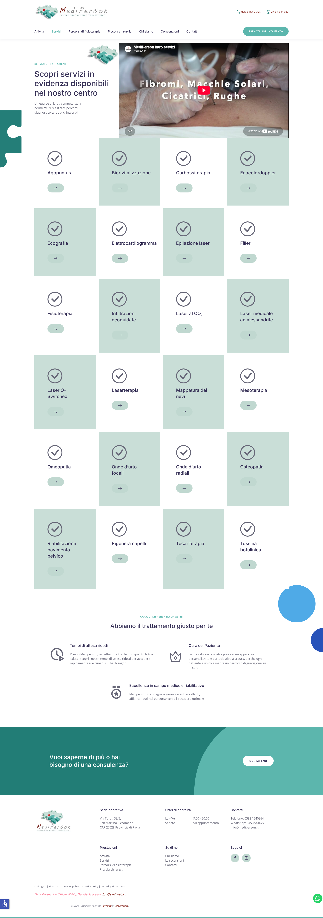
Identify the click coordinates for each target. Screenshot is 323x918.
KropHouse (121, 905)
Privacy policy (71, 886)
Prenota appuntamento (266, 31)
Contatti (192, 31)
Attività (105, 856)
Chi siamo (146, 31)
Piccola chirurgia (120, 31)
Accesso (120, 886)
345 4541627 (279, 11)
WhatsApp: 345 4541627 (247, 823)
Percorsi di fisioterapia (84, 31)
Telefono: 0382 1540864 (247, 818)
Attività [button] (39, 31)
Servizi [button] (56, 31)
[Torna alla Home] (71, 12)
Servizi (104, 860)
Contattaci (258, 760)
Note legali (108, 886)
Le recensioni (174, 860)
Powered (106, 905)
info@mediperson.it (245, 827)
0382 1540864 (251, 11)
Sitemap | (54, 886)
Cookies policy (90, 886)
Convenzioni (170, 31)
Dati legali (39, 886)
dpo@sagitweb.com (115, 894)
